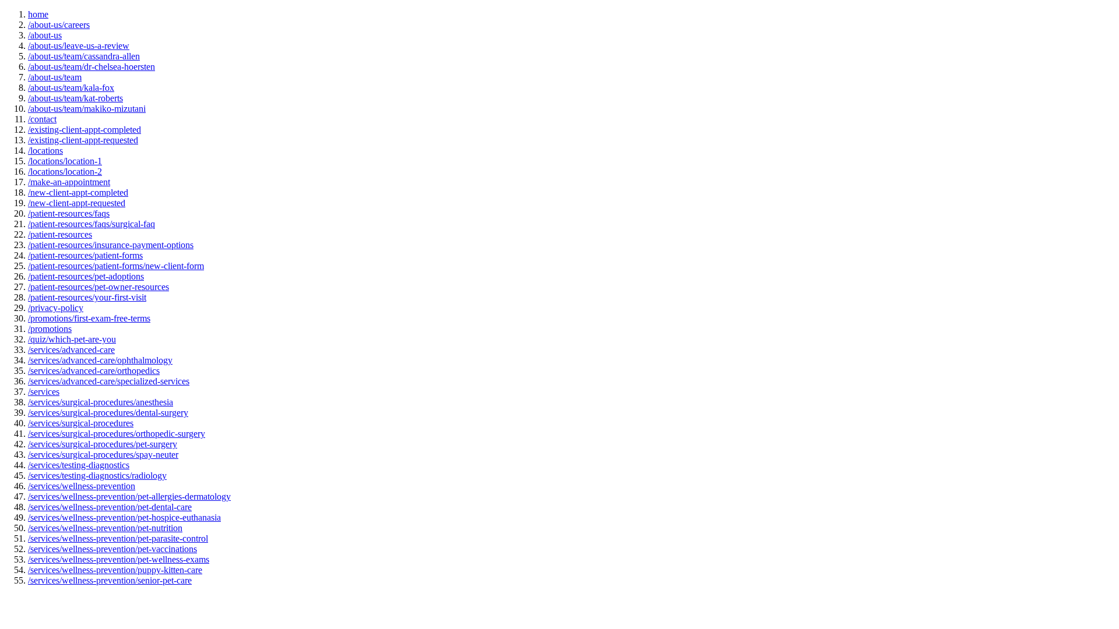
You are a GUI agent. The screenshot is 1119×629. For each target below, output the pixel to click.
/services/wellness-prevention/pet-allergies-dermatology (129, 496)
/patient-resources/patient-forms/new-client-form (116, 266)
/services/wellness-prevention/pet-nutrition (105, 528)
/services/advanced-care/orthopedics (94, 371)
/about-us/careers (59, 25)
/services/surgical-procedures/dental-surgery (108, 413)
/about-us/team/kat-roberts (75, 98)
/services (43, 392)
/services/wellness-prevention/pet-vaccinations (112, 549)
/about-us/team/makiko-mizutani (87, 109)
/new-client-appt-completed (78, 192)
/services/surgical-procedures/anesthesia (100, 402)
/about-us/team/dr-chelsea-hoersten (91, 67)
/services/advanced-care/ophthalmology (100, 360)
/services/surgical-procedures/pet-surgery (102, 444)
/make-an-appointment (69, 182)
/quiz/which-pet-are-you (72, 339)
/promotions (50, 329)
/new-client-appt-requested (76, 203)
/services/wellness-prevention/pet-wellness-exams (118, 559)
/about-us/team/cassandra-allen (84, 56)
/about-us (45, 35)
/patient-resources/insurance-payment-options (110, 245)
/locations (45, 151)
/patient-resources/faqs (69, 213)
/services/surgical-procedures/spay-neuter (103, 455)
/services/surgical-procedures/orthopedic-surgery (116, 434)
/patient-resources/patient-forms (85, 255)
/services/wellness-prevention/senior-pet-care (110, 580)
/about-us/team (55, 77)
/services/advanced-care (71, 350)
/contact (42, 119)
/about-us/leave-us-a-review (78, 46)
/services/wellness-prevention (81, 486)
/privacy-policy (55, 308)
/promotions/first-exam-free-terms (89, 318)
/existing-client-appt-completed (84, 130)
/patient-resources (60, 234)
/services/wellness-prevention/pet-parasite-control (118, 538)
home (38, 14)
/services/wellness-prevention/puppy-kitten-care (115, 570)
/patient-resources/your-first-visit (87, 297)
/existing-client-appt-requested (83, 140)
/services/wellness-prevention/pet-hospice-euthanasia (124, 517)
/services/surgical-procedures (80, 423)
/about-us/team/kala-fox (71, 88)
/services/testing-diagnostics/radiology (97, 475)
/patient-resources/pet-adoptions (86, 276)
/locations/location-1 (65, 161)
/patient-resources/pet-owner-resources (98, 287)
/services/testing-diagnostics (78, 465)
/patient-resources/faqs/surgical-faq (91, 224)
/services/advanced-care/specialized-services (108, 381)
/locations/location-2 (65, 171)
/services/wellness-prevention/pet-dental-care (110, 507)
